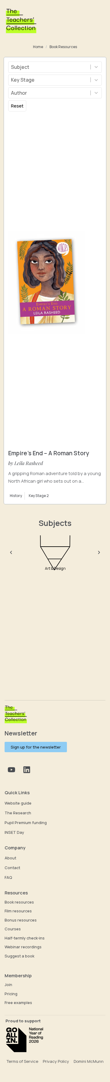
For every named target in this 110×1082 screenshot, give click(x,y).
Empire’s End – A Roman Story (48, 453)
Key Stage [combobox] (23, 79)
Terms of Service (22, 1061)
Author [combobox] (19, 93)
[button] (11, 552)
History (16, 495)
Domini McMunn (89, 1061)
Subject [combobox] (20, 67)
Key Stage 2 (39, 495)
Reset (17, 106)
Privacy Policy (56, 1061)
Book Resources (63, 46)
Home (38, 46)
